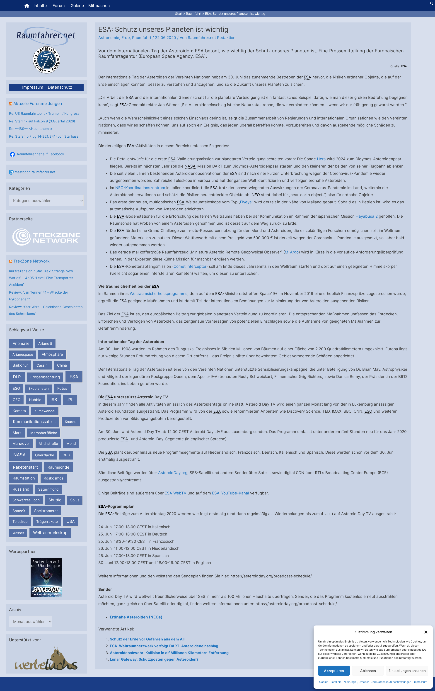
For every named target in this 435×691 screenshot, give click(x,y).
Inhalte (40, 5)
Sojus (74, 500)
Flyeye (246, 202)
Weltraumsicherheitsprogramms (158, 293)
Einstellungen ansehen (407, 671)
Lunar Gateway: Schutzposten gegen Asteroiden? (154, 659)
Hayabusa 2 (367, 216)
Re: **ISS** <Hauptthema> (31, 129)
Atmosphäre (52, 354)
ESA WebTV (175, 493)
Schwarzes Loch (26, 500)
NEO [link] (256, 194)
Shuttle (54, 500)
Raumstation (24, 478)
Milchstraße (48, 443)
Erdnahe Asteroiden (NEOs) (136, 617)
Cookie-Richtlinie (330, 682)
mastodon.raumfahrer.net (35, 172)
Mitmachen (99, 5)
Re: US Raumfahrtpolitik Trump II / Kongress (44, 113)
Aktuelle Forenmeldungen (37, 103)
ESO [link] (368, 411)
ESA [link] (404, 66)
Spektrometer (46, 511)
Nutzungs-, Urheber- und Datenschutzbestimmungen (377, 682)
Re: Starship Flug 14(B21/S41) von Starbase (44, 136)
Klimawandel (44, 411)
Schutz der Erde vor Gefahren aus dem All (147, 639)
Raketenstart (25, 467)
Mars (17, 433)
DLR (17, 376)
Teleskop (20, 521)
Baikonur (20, 365)
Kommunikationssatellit (34, 421)
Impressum (420, 682)
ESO (16, 388)
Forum (59, 5)
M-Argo (292, 252)
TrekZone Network (31, 261)
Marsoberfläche (43, 433)
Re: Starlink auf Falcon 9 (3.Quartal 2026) (42, 121)
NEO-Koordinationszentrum (140, 187)
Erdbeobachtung (45, 377)
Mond (71, 443)
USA (71, 521)
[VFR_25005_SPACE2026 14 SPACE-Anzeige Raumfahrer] (46, 577)
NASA (19, 454)
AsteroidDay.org (172, 472)
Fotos (62, 388)
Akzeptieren (334, 671)
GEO (16, 399)
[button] (426, 632)
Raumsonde (58, 467)
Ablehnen (368, 671)
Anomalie (21, 343)
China (62, 365)
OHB (66, 455)
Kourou (70, 422)
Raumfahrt (141, 37)
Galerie (77, 5)
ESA (74, 377)
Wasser (18, 533)
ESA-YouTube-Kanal (230, 493)
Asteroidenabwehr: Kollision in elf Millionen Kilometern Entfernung (169, 652)
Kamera (19, 411)
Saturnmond (48, 489)
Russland (21, 489)
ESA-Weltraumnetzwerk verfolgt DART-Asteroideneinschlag (164, 646)
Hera (321, 159)
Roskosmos (53, 478)
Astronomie (108, 37)
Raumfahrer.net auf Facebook (40, 154)
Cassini (42, 365)
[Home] (26, 5)
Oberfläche (44, 455)
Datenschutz (60, 87)
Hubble (35, 400)
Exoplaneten (39, 388)
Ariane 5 (45, 343)
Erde (125, 37)
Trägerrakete (47, 521)
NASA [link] (190, 166)
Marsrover (21, 443)
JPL (70, 399)
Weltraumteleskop (50, 532)
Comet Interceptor (190, 266)
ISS (54, 399)
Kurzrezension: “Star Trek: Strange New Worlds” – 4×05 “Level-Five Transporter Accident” (41, 278)
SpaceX (18, 511)
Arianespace (22, 354)
